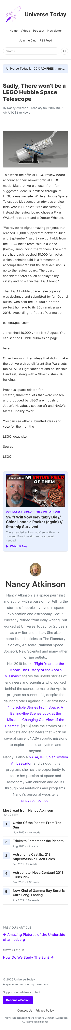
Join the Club (27, 40)
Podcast (38, 30)
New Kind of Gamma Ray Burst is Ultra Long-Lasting (39, 893)
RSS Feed (46, 40)
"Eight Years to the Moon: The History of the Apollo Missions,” (34, 670)
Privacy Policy (45, 1010)
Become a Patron (18, 1000)
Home (13, 30)
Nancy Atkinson (17, 108)
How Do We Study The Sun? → (28, 957)
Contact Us (24, 1010)
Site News (23, 112)
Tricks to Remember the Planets (38, 841)
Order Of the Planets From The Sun (37, 825)
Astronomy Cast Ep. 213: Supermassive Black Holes (34, 856)
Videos (25, 30)
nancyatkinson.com (35, 800)
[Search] (64, 51)
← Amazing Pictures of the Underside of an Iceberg (34, 937)
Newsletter (54, 30)
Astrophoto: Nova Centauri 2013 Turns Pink (38, 875)
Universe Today (45, 14)
